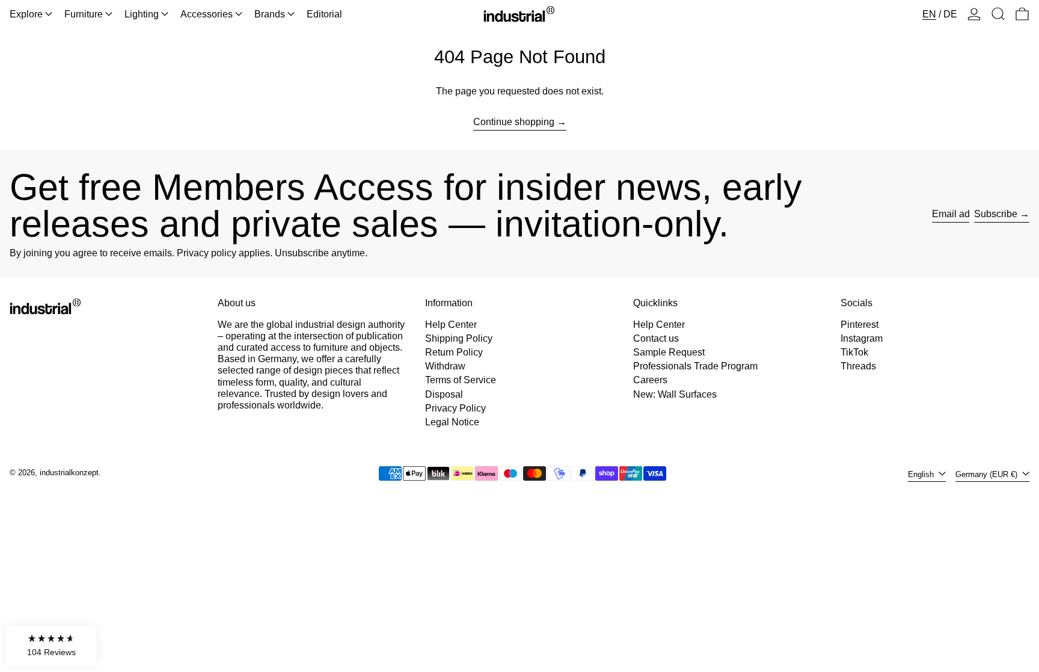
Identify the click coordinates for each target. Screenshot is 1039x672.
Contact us (656, 338)
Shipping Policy (458, 338)
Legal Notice (452, 422)
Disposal (444, 394)
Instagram (862, 338)
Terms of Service (460, 380)
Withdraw (445, 366)
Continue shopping (513, 122)
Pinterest (859, 324)
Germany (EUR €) (987, 474)
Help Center (451, 324)
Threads (858, 366)
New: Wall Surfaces (675, 394)
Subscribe (995, 214)
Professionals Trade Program (695, 366)
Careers (650, 380)
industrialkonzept (69, 472)
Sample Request (669, 352)
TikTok (854, 352)
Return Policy (454, 352)
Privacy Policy (455, 408)
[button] (998, 14)
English (922, 474)
